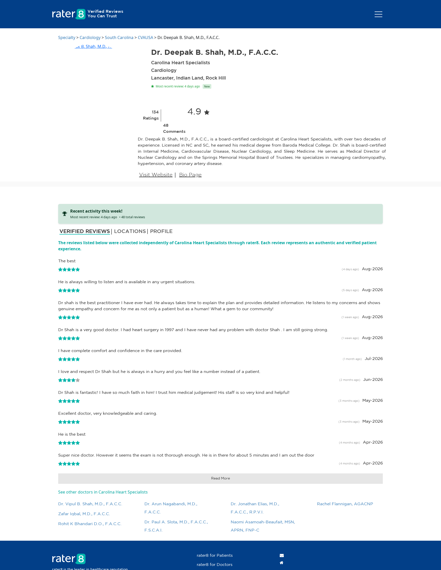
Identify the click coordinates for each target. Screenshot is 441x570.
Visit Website (156, 175)
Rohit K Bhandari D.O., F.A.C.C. (89, 524)
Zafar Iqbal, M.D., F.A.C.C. (84, 514)
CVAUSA (145, 37)
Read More (220, 478)
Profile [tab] (161, 231)
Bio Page (190, 175)
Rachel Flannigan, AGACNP (345, 504)
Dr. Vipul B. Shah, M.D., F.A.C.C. (90, 504)
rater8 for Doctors (214, 565)
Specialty (66, 37)
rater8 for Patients (215, 556)
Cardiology (90, 37)
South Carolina (119, 37)
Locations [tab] (130, 231)
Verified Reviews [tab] (84, 231)
